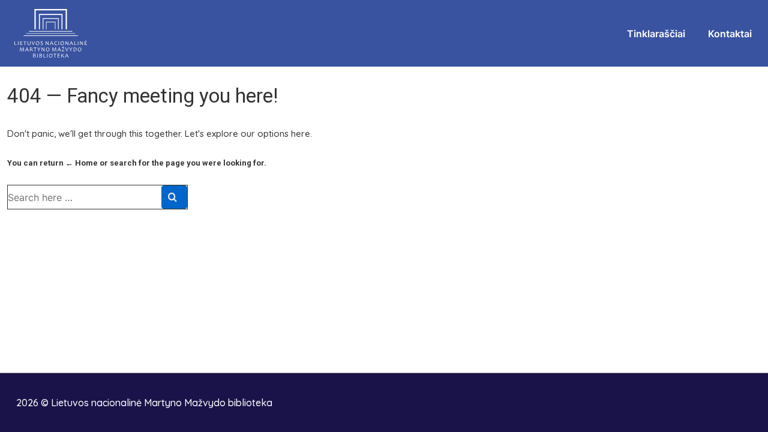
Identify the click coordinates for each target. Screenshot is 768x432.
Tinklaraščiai (656, 34)
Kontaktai (730, 34)
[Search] (174, 197)
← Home (81, 162)
